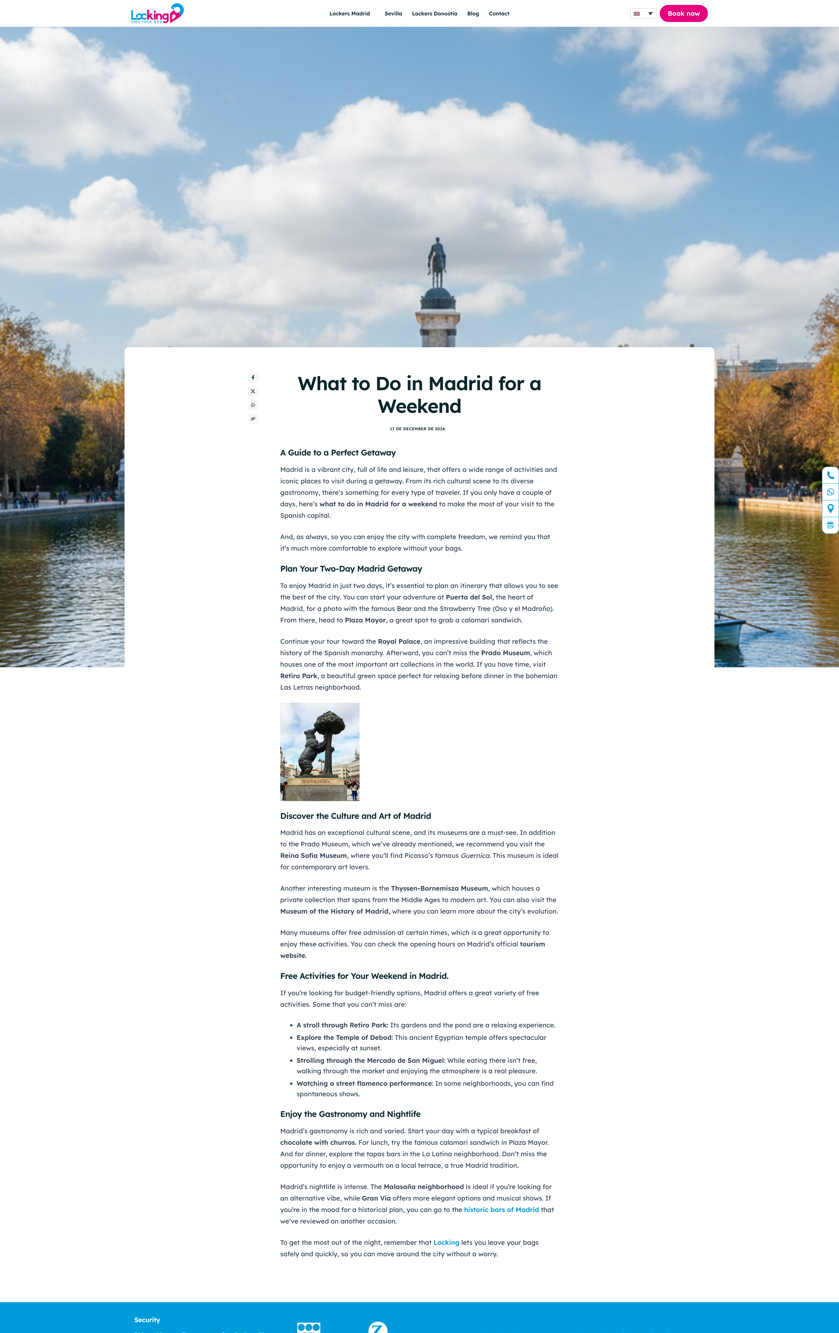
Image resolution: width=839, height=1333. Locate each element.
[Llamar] (830, 475)
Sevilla (393, 13)
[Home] (157, 13)
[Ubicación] (830, 508)
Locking (446, 1242)
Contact (499, 13)
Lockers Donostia (435, 13)
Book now (684, 13)
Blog (473, 13)
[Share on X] (253, 391)
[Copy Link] (253, 418)
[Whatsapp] (830, 492)
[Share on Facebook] (253, 377)
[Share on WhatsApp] (253, 405)
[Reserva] (830, 525)
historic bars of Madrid (501, 1209)
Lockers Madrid (349, 13)
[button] (643, 13)
